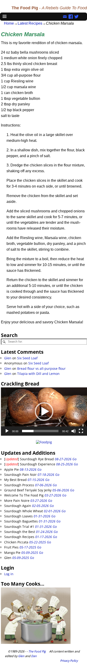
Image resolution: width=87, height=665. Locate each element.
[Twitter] (76, 16)
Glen (7, 358)
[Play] (7, 431)
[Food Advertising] (44, 442)
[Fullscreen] (81, 431)
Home (9, 23)
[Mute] (73, 431)
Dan (34, 656)
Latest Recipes (30, 23)
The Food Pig (37, 651)
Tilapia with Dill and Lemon (38, 373)
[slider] (40, 431)
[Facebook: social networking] (70, 16)
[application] (44, 411)
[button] (44, 411)
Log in (8, 574)
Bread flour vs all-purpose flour (41, 368)
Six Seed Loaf (27, 358)
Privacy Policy (69, 660)
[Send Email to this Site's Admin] (64, 16)
